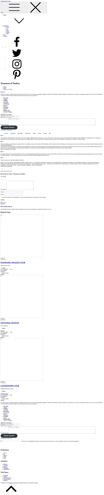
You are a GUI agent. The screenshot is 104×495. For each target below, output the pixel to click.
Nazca (7, 31)
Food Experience (4, 393)
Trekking (5, 480)
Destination (5, 25)
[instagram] (16, 69)
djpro (36, 482)
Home (4, 14)
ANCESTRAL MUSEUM (10, 323)
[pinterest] (16, 79)
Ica (7, 28)
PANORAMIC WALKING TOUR (13, 262)
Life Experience (7, 479)
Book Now (3, 114)
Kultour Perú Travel (13, 482)
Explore (2, 274)
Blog (4, 34)
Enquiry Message (5, 124)
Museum (2, 330)
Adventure (5, 475)
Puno (7, 33)
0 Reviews (5, 107)
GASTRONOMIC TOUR (10, 386)
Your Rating (3, 176)
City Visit (5, 101)
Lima (7, 29)
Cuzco (7, 27)
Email (2, 117)
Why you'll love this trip (6, 206)
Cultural (5, 99)
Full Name (3, 116)
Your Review (4, 189)
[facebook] (16, 47)
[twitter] (16, 58)
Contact (5, 36)
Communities (6, 469)
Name (2, 192)
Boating (5, 466)
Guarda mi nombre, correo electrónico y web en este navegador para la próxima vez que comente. (24, 197)
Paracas (8, 32)
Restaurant (5, 468)
